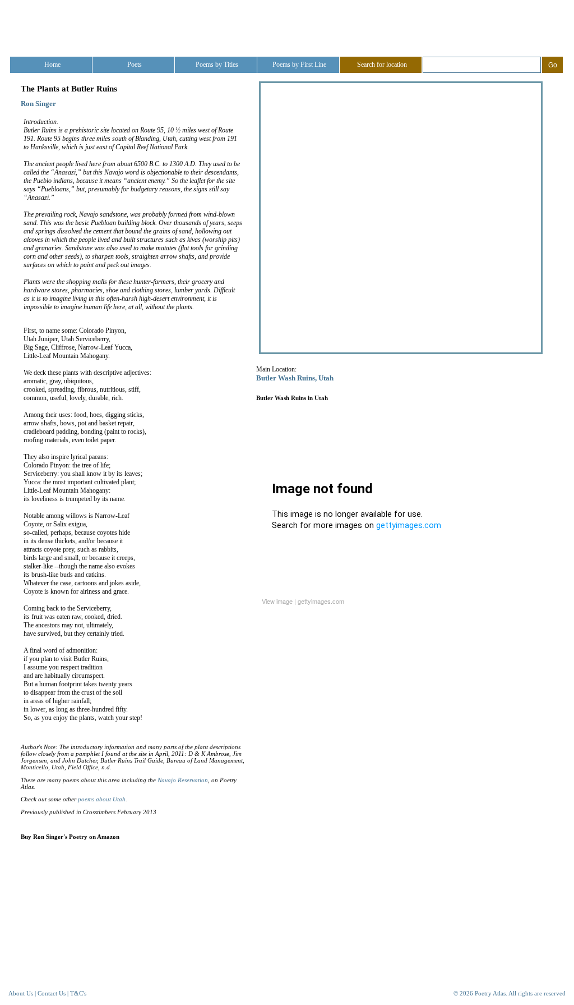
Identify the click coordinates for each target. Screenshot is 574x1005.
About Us (20, 993)
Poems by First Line (299, 64)
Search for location (382, 64)
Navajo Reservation (183, 780)
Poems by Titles (217, 64)
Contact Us (52, 993)
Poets (134, 64)
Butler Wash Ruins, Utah (295, 378)
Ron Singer (38, 103)
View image (277, 600)
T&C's (78, 993)
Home (52, 64)
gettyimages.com (321, 600)
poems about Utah (102, 799)
